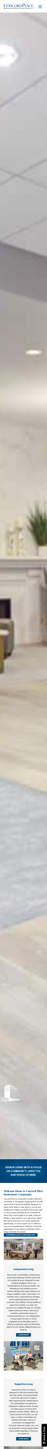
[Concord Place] (18, 6)
